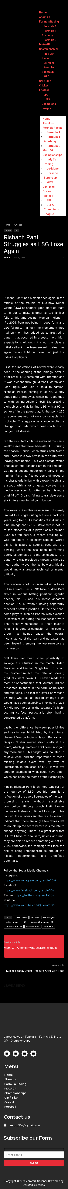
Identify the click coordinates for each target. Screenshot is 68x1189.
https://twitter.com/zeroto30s (34, 895)
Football (44, 90)
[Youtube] (33, 1053)
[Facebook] (7, 1053)
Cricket (43, 85)
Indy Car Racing (48, 56)
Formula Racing (49, 21)
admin (7, 257)
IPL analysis (49, 917)
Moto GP (44, 44)
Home (43, 12)
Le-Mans (49, 62)
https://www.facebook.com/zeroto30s (29, 890)
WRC (46, 76)
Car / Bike (45, 80)
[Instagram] (16, 1053)
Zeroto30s (48, 926)
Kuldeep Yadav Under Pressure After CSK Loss (35, 971)
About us (44, 17)
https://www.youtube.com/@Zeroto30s (30, 905)
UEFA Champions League (49, 104)
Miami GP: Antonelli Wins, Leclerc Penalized (30, 947)
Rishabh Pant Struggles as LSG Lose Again (33, 244)
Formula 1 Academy (49, 33)
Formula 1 (50, 26)
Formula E (50, 39)
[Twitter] (25, 1053)
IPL (16, 230)
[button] (35, 1084)
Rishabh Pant (32, 926)
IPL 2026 (35, 917)
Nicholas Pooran (13, 926)
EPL (46, 94)
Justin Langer (11, 922)
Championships (49, 49)
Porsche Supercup (48, 69)
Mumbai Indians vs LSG (41, 922)
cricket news (21, 917)
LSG (24, 922)
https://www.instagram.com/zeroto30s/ (30, 880)
